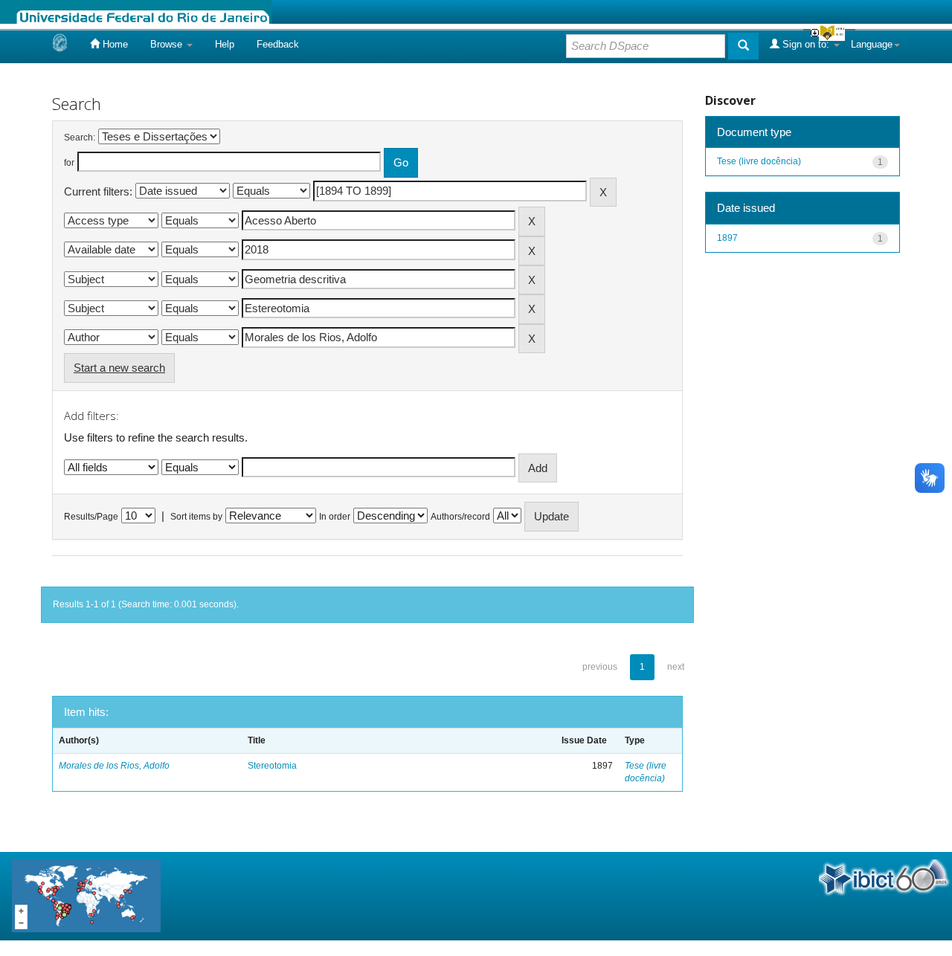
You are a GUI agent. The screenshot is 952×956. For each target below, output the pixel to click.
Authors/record (460, 516)
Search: (79, 137)
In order (334, 516)
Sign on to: (805, 44)
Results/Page (91, 516)
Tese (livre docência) (759, 161)
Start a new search (119, 367)
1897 (727, 238)
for (69, 163)
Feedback (278, 44)
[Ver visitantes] (86, 894)
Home (114, 44)
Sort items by (196, 516)
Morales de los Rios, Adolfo (114, 765)
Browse (167, 44)
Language (871, 44)
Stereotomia (272, 765)
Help (224, 44)
